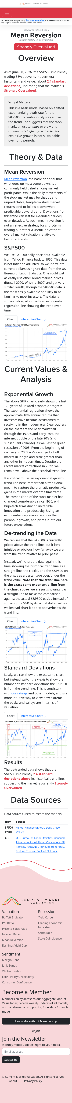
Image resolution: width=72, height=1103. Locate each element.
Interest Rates (11, 934)
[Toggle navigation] (7, 13)
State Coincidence (50, 938)
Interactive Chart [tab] (31, 319)
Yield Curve (45, 917)
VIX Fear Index (11, 971)
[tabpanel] (36, 342)
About (13, 1081)
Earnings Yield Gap (14, 945)
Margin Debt (10, 960)
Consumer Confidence (17, 982)
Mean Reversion (12, 940)
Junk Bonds (9, 965)
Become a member (35, 20)
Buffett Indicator (13, 917)
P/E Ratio (8, 923)
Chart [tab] (11, 319)
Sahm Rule (45, 933)
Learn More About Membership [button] (36, 1021)
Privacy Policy (33, 1081)
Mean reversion (15, 179)
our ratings (19, 693)
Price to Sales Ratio (14, 929)
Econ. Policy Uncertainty (18, 977)
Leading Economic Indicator (50, 925)
